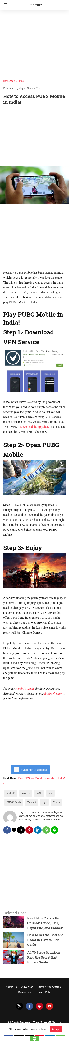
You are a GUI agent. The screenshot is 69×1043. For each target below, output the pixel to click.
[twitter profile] (19, 1006)
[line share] (54, 830)
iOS (50, 793)
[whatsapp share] (46, 830)
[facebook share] (7, 830)
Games (31, 88)
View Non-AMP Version (47, 1022)
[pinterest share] (29, 830)
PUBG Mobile (14, 802)
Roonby (35, 5)
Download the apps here (34, 427)
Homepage (9, 80)
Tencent (31, 802)
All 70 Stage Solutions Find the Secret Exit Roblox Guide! (44, 957)
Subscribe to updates (34, 769)
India (39, 793)
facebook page (53, 693)
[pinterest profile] (39, 1006)
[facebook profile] (29, 1006)
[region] (34, 136)
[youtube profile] (49, 1006)
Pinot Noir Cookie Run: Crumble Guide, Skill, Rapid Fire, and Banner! (45, 923)
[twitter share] (14, 830)
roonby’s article (24, 688)
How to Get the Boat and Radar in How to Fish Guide (45, 940)
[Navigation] (4, 5)
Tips (21, 80)
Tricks (56, 802)
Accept (56, 1029)
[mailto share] (21, 830)
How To (26, 793)
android (11, 793)
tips (45, 802)
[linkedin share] (38, 830)
